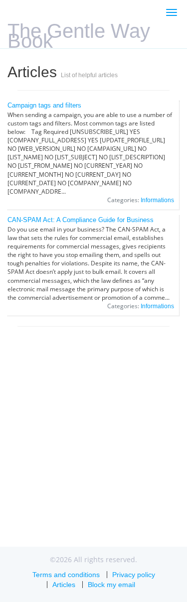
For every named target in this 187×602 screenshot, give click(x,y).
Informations (157, 200)
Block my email (111, 585)
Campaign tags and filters (44, 105)
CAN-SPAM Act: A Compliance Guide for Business (80, 220)
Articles (63, 585)
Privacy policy (133, 575)
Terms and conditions (66, 575)
